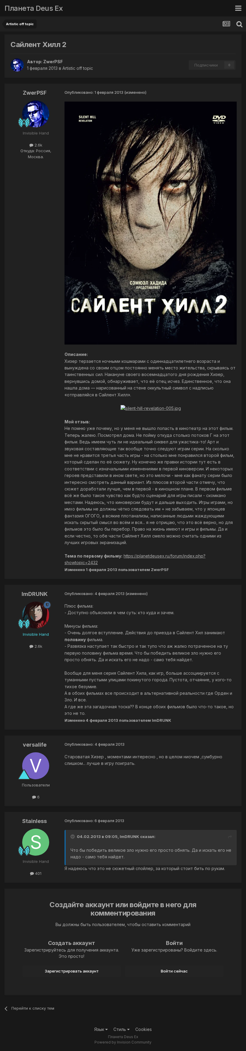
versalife (34, 745)
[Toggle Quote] (73, 836)
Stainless (34, 821)
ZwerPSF (53, 61)
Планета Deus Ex (33, 8)
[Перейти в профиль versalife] (35, 765)
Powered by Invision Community (123, 1042)
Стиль (120, 1029)
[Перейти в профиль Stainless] (35, 842)
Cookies (143, 1029)
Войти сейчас (174, 971)
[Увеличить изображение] (150, 222)
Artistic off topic (77, 68)
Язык (99, 1029)
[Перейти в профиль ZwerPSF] (17, 65)
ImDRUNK (35, 594)
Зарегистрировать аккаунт (72, 971)
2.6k (37, 145)
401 (37, 873)
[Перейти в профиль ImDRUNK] (35, 615)
